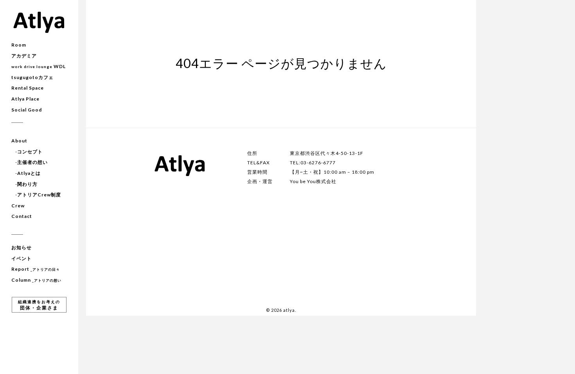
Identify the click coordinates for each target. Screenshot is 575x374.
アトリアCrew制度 (39, 195)
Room (18, 45)
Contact (21, 216)
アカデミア (24, 56)
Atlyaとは (29, 173)
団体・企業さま (39, 305)
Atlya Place (25, 99)
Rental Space (27, 88)
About (19, 141)
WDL (38, 66)
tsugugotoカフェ (32, 77)
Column (36, 280)
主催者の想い (32, 162)
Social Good (26, 110)
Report (35, 269)
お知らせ (21, 247)
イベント (21, 258)
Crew (18, 206)
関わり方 (27, 184)
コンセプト (30, 152)
